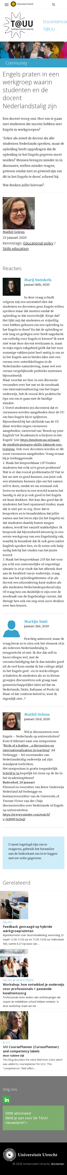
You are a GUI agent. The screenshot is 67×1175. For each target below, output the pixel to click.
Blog (6, 1042)
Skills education (16, 248)
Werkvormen (24, 980)
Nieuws (7, 922)
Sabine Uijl (17, 1055)
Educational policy (38, 243)
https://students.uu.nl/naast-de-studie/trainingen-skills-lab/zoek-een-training (33, 444)
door (6, 1055)
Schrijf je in (11, 773)
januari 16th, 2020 (37, 284)
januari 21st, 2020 (36, 626)
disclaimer (57, 1164)
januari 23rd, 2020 (37, 719)
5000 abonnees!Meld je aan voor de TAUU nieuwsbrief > (26, 1118)
